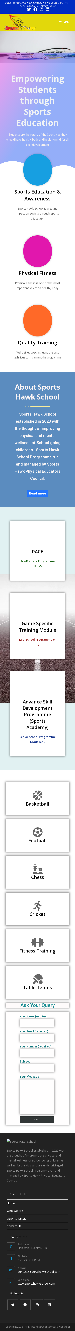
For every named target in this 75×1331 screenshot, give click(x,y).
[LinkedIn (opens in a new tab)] (47, 9)
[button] (3, 47)
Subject (25, 1061)
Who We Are (15, 1211)
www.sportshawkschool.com (36, 1283)
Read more (37, 493)
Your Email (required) (34, 1031)
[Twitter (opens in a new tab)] (29, 9)
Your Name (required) (34, 1016)
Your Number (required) (35, 1046)
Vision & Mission (17, 1218)
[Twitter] (12, 1304)
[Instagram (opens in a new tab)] (42, 9)
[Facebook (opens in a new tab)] (35, 9)
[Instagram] (37, 1304)
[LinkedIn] (49, 1304)
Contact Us (14, 1226)
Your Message (29, 1076)
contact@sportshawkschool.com (39, 1272)
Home (11, 1203)
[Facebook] (25, 1304)
